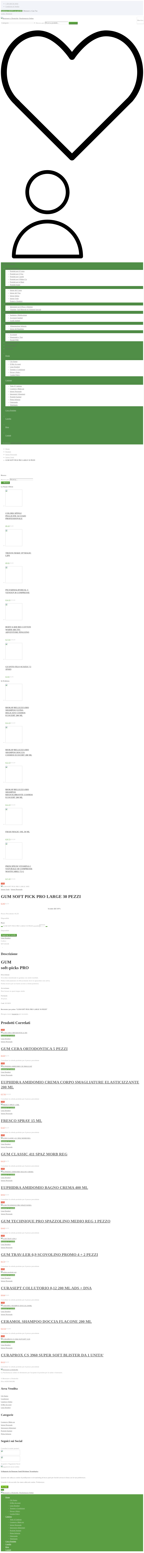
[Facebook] (2, 947)
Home (7, 449)
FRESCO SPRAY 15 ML (21, 1121)
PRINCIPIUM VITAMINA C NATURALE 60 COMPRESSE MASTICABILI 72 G (18, 869)
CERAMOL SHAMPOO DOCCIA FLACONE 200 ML (46, 1321)
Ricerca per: (5, 480)
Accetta (4, 1487)
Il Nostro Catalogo (9, 264)
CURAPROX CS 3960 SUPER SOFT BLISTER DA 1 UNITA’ (52, 1355)
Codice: (3, 941)
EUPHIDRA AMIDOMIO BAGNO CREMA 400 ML (44, 1187)
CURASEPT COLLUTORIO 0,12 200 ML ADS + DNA (46, 1288)
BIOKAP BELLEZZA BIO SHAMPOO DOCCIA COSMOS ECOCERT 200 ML (18, 752)
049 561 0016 (16, 443)
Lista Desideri (6, 938)
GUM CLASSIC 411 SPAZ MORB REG (34, 1154)
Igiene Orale (9, 457)
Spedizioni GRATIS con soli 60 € (11, 11)
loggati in (15, 1014)
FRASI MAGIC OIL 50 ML (17, 832)
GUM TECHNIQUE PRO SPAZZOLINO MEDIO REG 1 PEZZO (55, 1221)
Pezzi (3, 923)
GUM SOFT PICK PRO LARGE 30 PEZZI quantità (21, 926)
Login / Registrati (6, 14)
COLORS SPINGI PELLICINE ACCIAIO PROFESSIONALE (15, 516)
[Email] (3, 947)
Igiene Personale (11, 454)
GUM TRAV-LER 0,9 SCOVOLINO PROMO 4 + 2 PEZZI (49, 1254)
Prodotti (8, 452)
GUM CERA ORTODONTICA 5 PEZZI (34, 1049)
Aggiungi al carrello (9, 935)
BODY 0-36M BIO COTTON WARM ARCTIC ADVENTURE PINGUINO (18, 629)
